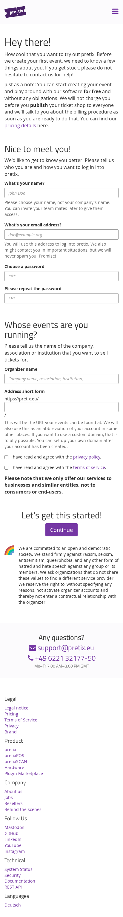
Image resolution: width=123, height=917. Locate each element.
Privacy (11, 726)
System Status (18, 869)
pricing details (20, 125)
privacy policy (86, 457)
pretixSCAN (15, 761)
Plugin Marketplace (23, 773)
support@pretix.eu (65, 647)
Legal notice (16, 708)
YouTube (12, 845)
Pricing (11, 714)
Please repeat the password (32, 288)
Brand (10, 732)
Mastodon (14, 827)
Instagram (14, 851)
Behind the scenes (22, 809)
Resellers (13, 803)
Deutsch (12, 905)
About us (13, 791)
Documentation (19, 881)
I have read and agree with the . (55, 457)
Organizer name (20, 369)
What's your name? (24, 183)
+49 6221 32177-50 (64, 658)
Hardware (14, 767)
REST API (13, 887)
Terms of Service (20, 720)
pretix (10, 749)
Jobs (8, 797)
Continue (61, 529)
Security (12, 875)
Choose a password (24, 266)
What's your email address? (32, 225)
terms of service (89, 467)
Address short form (24, 391)
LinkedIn (12, 839)
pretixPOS (14, 755)
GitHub (11, 833)
